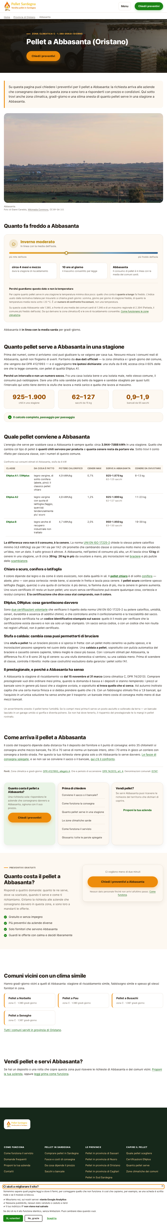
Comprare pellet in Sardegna (62, 1153)
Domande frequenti (15, 1159)
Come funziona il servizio (76, 828)
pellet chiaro (119, 576)
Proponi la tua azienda (137, 810)
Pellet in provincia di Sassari (102, 1153)
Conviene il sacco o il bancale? (80, 795)
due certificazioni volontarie (29, 609)
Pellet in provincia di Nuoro (101, 1159)
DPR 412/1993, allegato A (56, 771)
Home (7, 17)
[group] (83, 498)
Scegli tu (52, 1218)
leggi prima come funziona (51, 1074)
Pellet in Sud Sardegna (98, 1177)
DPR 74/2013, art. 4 (112, 771)
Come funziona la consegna (78, 803)
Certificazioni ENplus (138, 1159)
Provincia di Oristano (24, 17)
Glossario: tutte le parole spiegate (82, 837)
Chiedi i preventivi (148, 6)
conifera (147, 576)
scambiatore (19, 561)
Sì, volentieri (13, 1218)
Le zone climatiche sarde (76, 820)
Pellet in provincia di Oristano (102, 1165)
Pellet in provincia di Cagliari (102, 1171)
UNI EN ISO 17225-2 (97, 542)
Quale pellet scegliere (139, 1153)
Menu (124, 6)
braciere (135, 556)
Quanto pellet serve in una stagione (83, 812)
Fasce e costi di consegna (60, 1159)
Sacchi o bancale (55, 1171)
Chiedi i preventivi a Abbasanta (122, 881)
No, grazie (33, 1218)
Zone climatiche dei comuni (142, 1171)
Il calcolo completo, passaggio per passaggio (44, 417)
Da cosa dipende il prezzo (60, 1165)
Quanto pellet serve (138, 1165)
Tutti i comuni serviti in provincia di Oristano (32, 1030)
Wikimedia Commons (38, 209)
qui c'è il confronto (103, 759)
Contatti (9, 1171)
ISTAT (155, 771)
